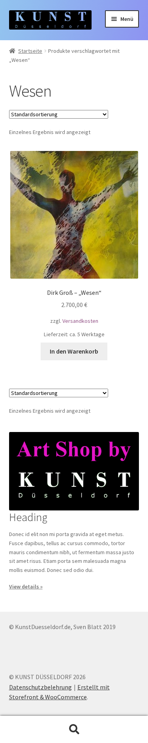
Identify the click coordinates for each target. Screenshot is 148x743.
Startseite (30, 50)
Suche (74, 729)
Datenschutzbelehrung (40, 687)
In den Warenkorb (74, 351)
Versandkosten (80, 320)
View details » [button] (26, 586)
